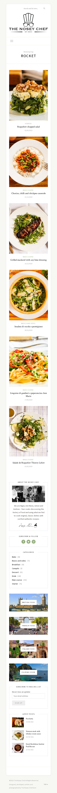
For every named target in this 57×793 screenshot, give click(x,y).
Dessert (15, 572)
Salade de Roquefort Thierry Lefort (29, 462)
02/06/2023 (28, 130)
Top (45, 784)
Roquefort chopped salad (28, 126)
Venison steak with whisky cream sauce (33, 732)
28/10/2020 (28, 330)
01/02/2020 (28, 466)
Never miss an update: (21, 692)
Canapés (15, 568)
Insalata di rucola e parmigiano (29, 326)
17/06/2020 (28, 400)
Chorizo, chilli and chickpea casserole (28, 193)
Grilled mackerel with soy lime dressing (28, 259)
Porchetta (29, 718)
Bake (14, 557)
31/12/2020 (28, 197)
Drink (14, 576)
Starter (28, 124)
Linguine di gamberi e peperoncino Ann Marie (28, 395)
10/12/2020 (28, 264)
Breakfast (16, 564)
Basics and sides (28, 323)
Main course (28, 190)
